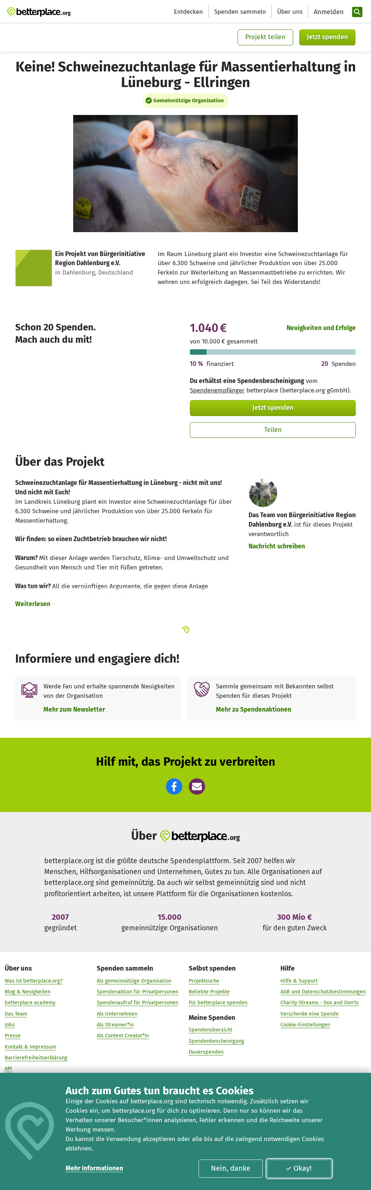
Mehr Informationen (94, 1168)
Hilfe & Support (299, 980)
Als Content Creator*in (123, 1035)
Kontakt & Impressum (30, 1046)
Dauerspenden (206, 1052)
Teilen (273, 430)
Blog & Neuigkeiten (27, 991)
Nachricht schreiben (277, 546)
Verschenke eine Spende (309, 1013)
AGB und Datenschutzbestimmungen (323, 991)
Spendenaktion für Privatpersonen (137, 991)
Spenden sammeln (240, 12)
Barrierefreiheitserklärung (36, 1057)
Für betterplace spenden (218, 1002)
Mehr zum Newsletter (74, 709)
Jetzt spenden (327, 37)
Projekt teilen (265, 37)
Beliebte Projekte (209, 991)
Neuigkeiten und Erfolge (321, 328)
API (8, 1068)
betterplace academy (30, 1002)
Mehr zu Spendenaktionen (253, 709)
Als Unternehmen (117, 1013)
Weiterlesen (32, 604)
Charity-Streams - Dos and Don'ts (319, 1002)
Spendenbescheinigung (216, 1041)
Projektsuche (204, 980)
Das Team (16, 1013)
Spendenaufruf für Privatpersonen (137, 1002)
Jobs (10, 1024)
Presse (13, 1035)
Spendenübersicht (210, 1029)
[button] (174, 786)
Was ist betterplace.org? (34, 980)
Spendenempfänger (217, 390)
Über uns (290, 12)
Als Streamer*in (115, 1024)
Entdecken (188, 12)
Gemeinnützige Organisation (188, 100)
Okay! (302, 1168)
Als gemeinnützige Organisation (134, 980)
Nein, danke (230, 1168)
